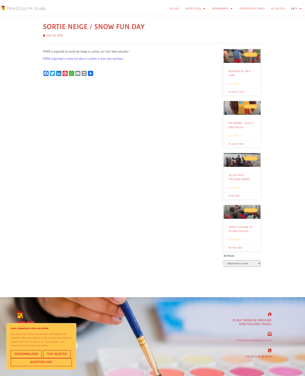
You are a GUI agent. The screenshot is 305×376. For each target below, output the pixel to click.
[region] (41, 346)
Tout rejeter (57, 354)
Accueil (174, 8)
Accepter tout (41, 362)
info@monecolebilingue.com (254, 340)
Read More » (234, 84)
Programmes (220, 8)
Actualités (278, 8)
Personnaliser (26, 354)
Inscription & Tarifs (252, 8)
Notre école (193, 8)
